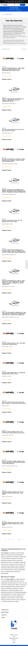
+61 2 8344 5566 (12, 9)
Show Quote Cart (26, 264)
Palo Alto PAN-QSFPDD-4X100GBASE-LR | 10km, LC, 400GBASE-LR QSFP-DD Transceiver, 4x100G (13, 100)
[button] (26, 4)
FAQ (14, 636)
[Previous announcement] (2, 1)
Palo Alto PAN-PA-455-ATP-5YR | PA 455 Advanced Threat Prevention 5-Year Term (12, 493)
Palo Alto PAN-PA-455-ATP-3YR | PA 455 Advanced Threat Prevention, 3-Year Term (12, 524)
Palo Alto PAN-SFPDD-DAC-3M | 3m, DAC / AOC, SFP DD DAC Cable (13, 130)
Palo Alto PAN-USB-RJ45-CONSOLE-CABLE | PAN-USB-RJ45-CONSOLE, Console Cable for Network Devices (13, 160)
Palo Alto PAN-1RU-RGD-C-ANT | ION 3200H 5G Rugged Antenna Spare (13, 344)
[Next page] (22, 539)
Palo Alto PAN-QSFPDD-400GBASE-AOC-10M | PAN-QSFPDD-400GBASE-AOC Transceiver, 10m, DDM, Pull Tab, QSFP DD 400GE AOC (14, 313)
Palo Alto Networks (8, 14)
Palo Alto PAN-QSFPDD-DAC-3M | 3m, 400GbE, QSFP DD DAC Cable (12, 221)
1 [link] (5, 539)
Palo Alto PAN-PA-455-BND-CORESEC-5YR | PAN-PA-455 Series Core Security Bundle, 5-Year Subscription (13, 462)
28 (19, 539)
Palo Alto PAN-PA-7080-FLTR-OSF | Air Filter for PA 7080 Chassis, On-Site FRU (13, 432)
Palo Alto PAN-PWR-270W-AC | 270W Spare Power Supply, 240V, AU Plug (13, 373)
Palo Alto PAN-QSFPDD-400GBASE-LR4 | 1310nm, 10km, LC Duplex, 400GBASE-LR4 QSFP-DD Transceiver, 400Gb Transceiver (14, 251)
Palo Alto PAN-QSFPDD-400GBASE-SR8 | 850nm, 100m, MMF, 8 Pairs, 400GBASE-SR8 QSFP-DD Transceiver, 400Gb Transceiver (14, 191)
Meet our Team (14, 634)
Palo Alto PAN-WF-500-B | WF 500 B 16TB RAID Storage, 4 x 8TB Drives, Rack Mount (14, 403)
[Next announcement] (25, 1)
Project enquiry (18, 9)
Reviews (14, 639)
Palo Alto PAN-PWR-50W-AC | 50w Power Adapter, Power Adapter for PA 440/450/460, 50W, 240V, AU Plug (13, 69)
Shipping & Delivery (14, 638)
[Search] (17, 4)
